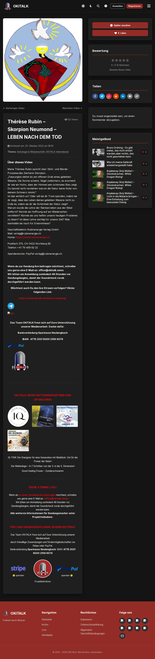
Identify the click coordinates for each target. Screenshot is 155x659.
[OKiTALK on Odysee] (137, 621)
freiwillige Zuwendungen (29, 542)
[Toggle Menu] (149, 6)
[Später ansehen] (106, 6)
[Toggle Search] (98, 6)
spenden (20, 575)
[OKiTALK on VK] (145, 621)
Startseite (47, 619)
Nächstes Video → (72, 108)
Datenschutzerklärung (92, 624)
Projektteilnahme (42, 517)
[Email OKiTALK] (122, 636)
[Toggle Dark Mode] (91, 6)
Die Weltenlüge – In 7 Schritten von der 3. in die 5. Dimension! (43, 466)
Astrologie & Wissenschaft (31, 151)
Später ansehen (122, 25)
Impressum (86, 619)
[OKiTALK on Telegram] (122, 621)
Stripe (36, 545)
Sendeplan (47, 635)
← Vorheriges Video (13, 108)
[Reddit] (116, 96)
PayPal (48, 545)
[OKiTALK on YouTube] (130, 628)
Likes (122, 33)
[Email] (130, 96)
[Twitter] (102, 96)
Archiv (45, 624)
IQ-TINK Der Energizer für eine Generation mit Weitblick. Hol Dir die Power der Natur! (43, 459)
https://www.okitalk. (31, 298)
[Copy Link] (137, 96)
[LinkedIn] (123, 96)
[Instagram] (109, 96)
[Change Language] (83, 6)
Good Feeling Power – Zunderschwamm (43, 471)
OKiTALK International (57, 151)
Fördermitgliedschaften (59, 542)
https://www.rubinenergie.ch (32, 237)
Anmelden (117, 6)
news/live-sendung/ (54, 298)
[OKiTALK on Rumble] (137, 628)
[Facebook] (95, 96)
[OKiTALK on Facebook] (130, 621)
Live (44, 629)
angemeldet (110, 116)
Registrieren (134, 6)
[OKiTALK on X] (145, 628)
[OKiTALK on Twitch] (122, 628)
